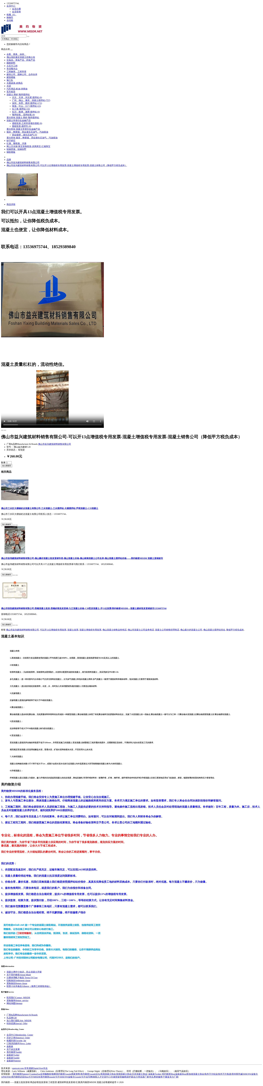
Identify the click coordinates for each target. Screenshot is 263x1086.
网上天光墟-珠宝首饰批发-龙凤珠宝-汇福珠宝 (28, 146)
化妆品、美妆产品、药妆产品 (21, 60)
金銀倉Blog (180, 1074)
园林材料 (11, 63)
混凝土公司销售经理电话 (167, 630)
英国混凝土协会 (124, 1074)
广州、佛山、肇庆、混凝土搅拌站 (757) (31, 100)
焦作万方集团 (224, 1074)
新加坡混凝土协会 (195, 1074)
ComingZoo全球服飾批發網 (43, 1074)
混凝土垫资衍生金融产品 (19, 120)
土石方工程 (12, 66)
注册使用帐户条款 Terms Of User (22, 977)
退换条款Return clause (17, 983)
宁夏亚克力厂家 (170, 1077)
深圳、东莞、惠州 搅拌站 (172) (27, 103)
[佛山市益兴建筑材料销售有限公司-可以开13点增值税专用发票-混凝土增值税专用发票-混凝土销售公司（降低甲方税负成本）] (22, 199)
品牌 (9, 159)
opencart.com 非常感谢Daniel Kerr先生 (30, 1068)
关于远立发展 (13, 1049)
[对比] (5, 430)
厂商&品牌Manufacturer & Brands (22, 1015)
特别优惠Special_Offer (17, 1023)
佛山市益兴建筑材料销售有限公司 (23, 162)
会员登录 (16, 12)
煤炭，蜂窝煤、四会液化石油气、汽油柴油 (27, 132)
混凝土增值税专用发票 (90, 630)
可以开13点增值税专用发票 (53, 630)
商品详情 (11, 204)
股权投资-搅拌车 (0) (21, 126)
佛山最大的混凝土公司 (191, 630)
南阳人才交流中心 (101, 1077)
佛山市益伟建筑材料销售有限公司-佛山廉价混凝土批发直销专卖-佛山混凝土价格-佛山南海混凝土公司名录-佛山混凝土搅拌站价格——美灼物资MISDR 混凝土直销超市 (82, 558)
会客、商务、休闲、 (16, 54)
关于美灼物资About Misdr (19, 975)
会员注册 (16, 9)
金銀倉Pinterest (14, 1061)
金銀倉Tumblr (13, 1058)
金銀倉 (10, 1046)
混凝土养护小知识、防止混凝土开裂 (24, 972)
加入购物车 (6, 466)
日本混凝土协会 (139, 1074)
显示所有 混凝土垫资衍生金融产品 (23, 129)
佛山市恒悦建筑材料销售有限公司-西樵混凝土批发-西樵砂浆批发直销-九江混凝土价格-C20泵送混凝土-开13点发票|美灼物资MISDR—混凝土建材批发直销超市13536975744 (83, 608)
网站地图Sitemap (14, 1003)
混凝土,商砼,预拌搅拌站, (18, 94)
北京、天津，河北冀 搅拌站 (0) (27, 97)
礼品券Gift (12, 1018)
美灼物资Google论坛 (90, 1074)
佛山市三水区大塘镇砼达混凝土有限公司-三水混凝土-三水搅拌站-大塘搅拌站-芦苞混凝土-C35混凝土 (49, 508)
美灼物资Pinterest (21, 1074)
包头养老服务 (155, 1077)
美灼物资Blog (168, 1074)
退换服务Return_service (17, 1000)
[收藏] (2, 430)
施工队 (10, 80)
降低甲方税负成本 (235, 630)
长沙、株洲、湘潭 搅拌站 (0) (26, 112)
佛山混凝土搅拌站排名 (214, 630)
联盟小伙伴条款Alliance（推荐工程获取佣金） (29, 986)
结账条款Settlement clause (18, 980)
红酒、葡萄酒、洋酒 (16, 143)
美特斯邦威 (237, 1074)
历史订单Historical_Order (18, 1038)
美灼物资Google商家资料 (68, 1074)
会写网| (89, 1077)
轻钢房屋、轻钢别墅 (16, 149)
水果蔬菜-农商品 (15, 83)
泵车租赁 (11, 92)
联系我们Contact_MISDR (18, 997)
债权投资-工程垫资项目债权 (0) (27, 123)
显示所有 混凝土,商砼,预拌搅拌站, (23, 117)
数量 (3, 462)
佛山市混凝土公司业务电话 (141, 630)
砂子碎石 (11, 140)
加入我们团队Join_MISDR (19, 1020)
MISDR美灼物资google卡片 (46, 1077)
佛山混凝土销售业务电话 (114, 630)
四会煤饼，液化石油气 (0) (24, 135)
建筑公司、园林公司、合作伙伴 (22, 74)
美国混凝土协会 (108, 1074)
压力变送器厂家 (141, 1077)
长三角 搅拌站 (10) (21, 109)
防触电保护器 (126, 1077)
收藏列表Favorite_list (16, 1040)
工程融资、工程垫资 (16, 71)
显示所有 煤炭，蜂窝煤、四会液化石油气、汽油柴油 (32, 138)
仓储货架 (115, 1077)
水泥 (9, 86)
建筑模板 (11, 77)
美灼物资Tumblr (14, 1052)
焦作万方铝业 (211, 1074)
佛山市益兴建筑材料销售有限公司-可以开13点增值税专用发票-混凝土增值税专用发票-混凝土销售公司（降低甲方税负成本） (67, 165)
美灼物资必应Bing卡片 (22, 1077)
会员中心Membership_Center (20, 1035)
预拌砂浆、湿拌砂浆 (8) (23, 115)
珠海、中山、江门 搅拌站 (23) (26, 106)
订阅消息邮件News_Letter (19, 1043)
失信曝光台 (12, 69)
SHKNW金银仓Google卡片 (72, 1077)
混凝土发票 (72, 630)
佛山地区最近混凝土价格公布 (21, 57)
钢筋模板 (11, 152)
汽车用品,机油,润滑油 (17, 89)
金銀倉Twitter (13, 1055)
